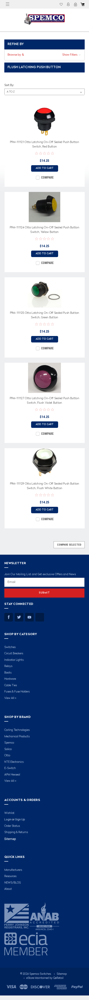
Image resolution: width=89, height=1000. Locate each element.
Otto (7, 755)
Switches (10, 647)
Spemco (9, 742)
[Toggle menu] (7, 4)
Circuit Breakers (13, 653)
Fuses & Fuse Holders (17, 691)
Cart (82, 4)
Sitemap (10, 839)
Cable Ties (10, 685)
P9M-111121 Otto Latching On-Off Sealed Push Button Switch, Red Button (44, 144)
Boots (7, 672)
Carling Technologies (17, 730)
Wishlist (61, 4)
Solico (8, 749)
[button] (44, 54)
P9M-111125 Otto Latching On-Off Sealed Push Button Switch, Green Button (44, 315)
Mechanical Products (17, 736)
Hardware (10, 679)
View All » (10, 698)
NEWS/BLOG (12, 882)
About (8, 889)
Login (68, 4)
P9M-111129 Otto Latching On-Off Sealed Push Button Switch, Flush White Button (44, 486)
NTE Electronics (14, 762)
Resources (10, 876)
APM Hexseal (12, 774)
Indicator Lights (14, 660)
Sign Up (20, 819)
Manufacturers (13, 870)
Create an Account (75, 4)
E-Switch (10, 768)
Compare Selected (69, 544)
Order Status (12, 826)
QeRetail (58, 978)
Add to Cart (45, 168)
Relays (8, 666)
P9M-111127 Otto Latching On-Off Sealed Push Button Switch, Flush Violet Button (44, 400)
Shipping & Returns (16, 832)
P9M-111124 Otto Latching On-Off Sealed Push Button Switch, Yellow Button (44, 230)
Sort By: (9, 85)
